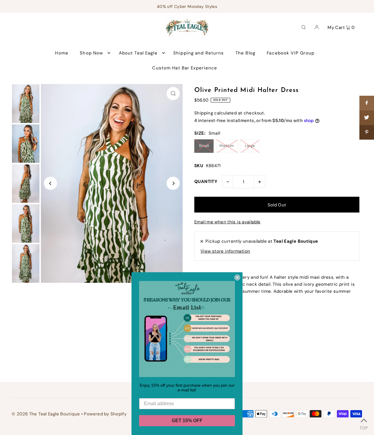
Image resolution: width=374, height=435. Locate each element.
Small (204, 145)
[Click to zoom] (173, 93)
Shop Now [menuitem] (91, 53)
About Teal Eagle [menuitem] (138, 53)
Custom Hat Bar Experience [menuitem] (184, 68)
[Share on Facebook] (366, 103)
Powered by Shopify (105, 414)
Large (250, 145)
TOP (363, 427)
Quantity (205, 181)
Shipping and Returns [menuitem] (198, 53)
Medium (226, 145)
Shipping (203, 113)
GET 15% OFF (187, 420)
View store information (225, 251)
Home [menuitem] (61, 53)
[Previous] (50, 183)
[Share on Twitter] (366, 117)
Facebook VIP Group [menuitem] (290, 53)
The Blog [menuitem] (245, 53)
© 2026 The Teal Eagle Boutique (46, 414)
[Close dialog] (237, 277)
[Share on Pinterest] (366, 132)
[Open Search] (303, 27)
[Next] (173, 183)
